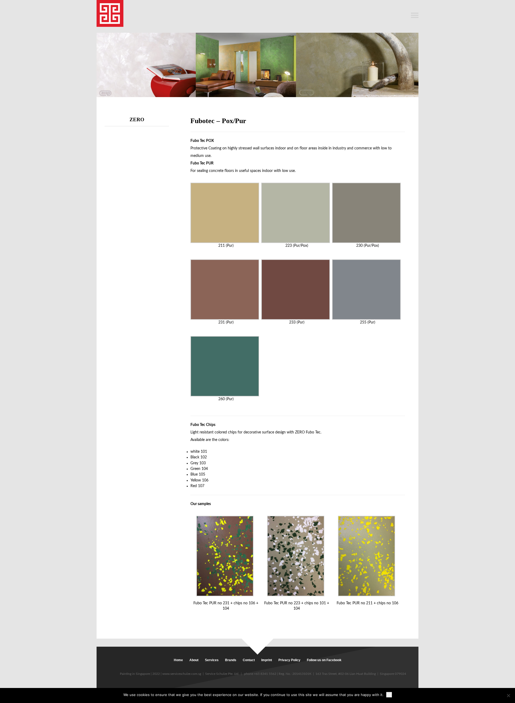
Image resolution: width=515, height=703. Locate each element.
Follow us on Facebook (324, 660)
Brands (230, 660)
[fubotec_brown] (225, 556)
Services (212, 660)
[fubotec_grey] (296, 556)
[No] (508, 695)
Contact (249, 660)
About (193, 660)
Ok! (389, 695)
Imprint (266, 660)
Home (178, 660)
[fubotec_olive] (367, 556)
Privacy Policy (289, 660)
